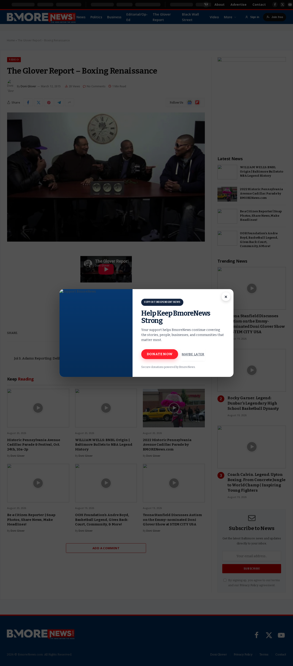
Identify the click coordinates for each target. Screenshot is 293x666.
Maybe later (193, 354)
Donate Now (160, 354)
